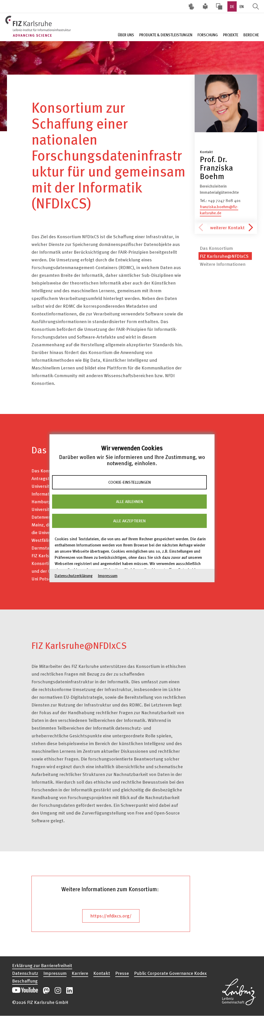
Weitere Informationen (222, 263)
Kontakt (101, 973)
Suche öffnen (255, 6)
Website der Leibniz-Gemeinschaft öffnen (239, 987)
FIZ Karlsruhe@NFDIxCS (224, 255)
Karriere (80, 973)
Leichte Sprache (205, 6)
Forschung (207, 35)
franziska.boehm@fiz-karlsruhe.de (219, 210)
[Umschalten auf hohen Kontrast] (219, 6)
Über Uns (126, 35)
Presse (122, 973)
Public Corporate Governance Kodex (170, 973)
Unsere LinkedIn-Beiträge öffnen (69, 990)
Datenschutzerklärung (74, 575)
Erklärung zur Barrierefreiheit (42, 965)
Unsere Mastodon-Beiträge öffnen (46, 990)
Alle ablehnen (129, 501)
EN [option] (242, 6)
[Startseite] (38, 26)
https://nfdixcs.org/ (110, 915)
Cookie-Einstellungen (129, 482)
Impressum (108, 575)
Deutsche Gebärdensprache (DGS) (191, 6)
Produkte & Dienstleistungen (165, 35)
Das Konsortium (216, 247)
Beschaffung (25, 980)
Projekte (230, 35)
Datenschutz (25, 973)
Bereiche (251, 35)
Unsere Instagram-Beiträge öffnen (58, 990)
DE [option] (232, 6)
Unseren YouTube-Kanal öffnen (25, 990)
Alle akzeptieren (129, 521)
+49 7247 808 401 (224, 200)
